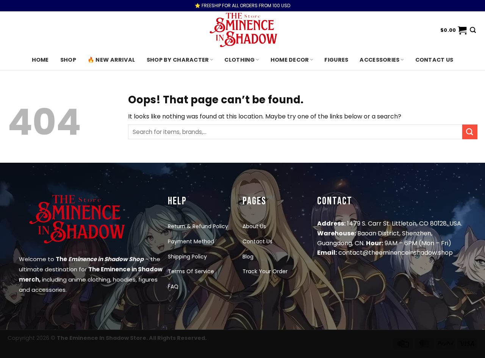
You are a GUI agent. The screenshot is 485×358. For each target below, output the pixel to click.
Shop (68, 60)
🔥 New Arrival (111, 60)
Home (40, 60)
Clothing (239, 60)
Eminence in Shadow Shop (106, 259)
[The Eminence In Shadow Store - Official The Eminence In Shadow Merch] (242, 30)
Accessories (379, 60)
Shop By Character (178, 60)
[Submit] (469, 132)
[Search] (473, 30)
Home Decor (290, 60)
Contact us (434, 60)
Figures (336, 60)
